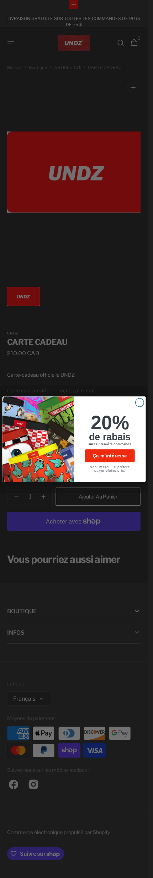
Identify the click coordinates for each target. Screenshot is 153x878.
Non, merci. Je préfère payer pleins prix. (110, 468)
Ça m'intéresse (110, 455)
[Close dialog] (139, 402)
